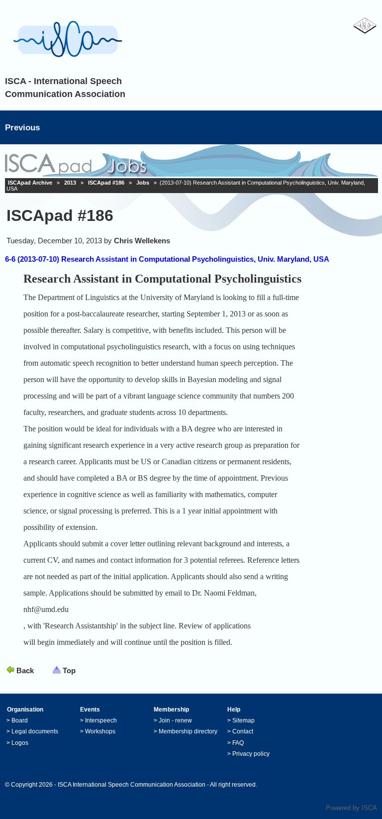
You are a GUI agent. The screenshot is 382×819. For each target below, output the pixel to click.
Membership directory (188, 731)
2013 (70, 183)
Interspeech (101, 720)
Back (25, 670)
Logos (19, 742)
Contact (242, 731)
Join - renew (175, 720)
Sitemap (243, 720)
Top (69, 670)
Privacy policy (251, 753)
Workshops (100, 731)
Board (19, 720)
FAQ (238, 742)
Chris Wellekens (142, 240)
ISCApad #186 (106, 183)
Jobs (142, 183)
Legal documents (34, 731)
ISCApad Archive (30, 183)
